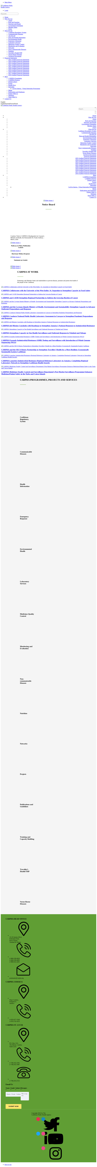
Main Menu (8, 2)
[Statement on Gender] (16, 257)
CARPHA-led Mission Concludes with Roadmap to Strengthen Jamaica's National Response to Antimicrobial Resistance (48, 326)
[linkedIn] (38, 1134)
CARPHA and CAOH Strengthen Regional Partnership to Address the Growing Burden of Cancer (39, 298)
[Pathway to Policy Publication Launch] (16, 243)
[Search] (95, 107)
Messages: (24, 1088)
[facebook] (43, 1119)
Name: (8, 1088)
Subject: (18, 1088)
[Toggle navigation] (95, 111)
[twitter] (38, 1119)
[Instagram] (43, 1148)
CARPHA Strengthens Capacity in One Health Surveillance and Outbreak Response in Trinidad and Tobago (43, 333)
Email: (13, 1088)
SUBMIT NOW (13, 1106)
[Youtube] (43, 1134)
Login (6, 10)
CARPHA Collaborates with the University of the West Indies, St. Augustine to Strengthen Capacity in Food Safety (45, 291)
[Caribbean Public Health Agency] (8, 7)
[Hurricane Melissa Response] (16, 251)
